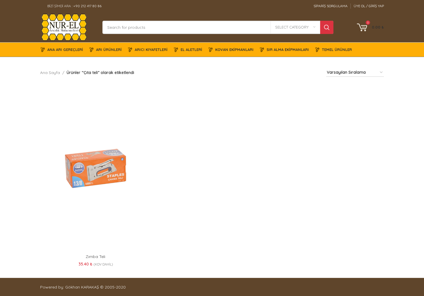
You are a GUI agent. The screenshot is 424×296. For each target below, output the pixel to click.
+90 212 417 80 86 (87, 6)
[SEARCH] (326, 27)
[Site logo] (64, 26)
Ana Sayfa (50, 72)
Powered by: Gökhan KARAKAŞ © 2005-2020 (83, 287)
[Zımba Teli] (95, 168)
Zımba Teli (95, 256)
